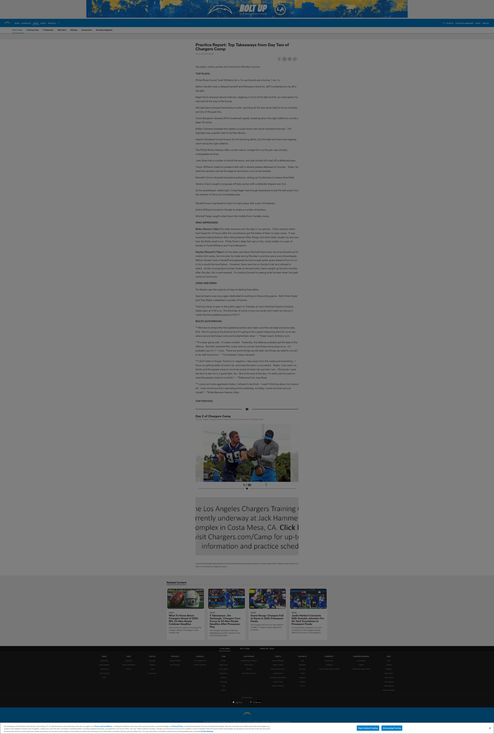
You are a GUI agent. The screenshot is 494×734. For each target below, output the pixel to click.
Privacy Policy (177, 726)
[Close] (490, 728)
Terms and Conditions (103, 726)
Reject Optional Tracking (368, 728)
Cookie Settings (207, 731)
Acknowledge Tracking (392, 728)
